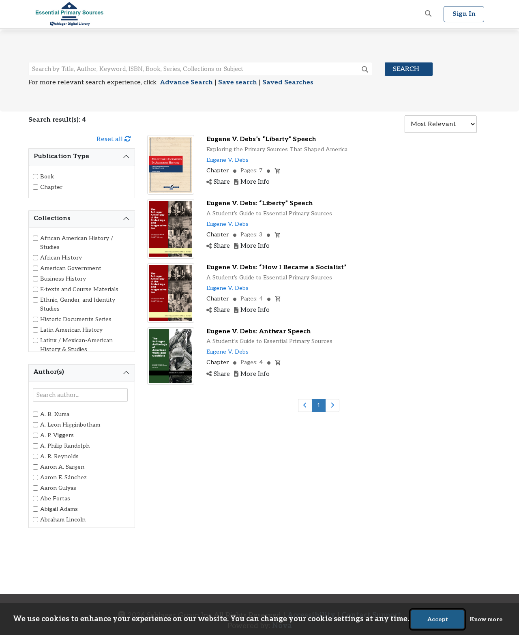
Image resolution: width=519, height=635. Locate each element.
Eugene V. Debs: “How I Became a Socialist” (276, 267)
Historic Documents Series (76, 319)
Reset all (110, 139)
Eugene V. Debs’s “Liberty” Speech (261, 139)
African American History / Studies (76, 243)
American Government (70, 268)
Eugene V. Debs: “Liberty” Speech (259, 203)
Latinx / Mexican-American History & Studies (76, 345)
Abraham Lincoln (63, 519)
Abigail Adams (59, 509)
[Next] (332, 405)
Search (406, 69)
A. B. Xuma (54, 414)
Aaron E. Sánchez (63, 477)
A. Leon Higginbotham (70, 424)
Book (47, 176)
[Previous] (305, 405)
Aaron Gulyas (58, 488)
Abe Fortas (55, 498)
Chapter (51, 187)
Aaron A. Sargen (62, 466)
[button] (428, 14)
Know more (486, 619)
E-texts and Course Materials (79, 289)
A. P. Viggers (57, 435)
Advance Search (186, 82)
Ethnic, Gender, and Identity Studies (77, 304)
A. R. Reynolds (59, 456)
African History (61, 257)
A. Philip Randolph (65, 445)
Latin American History (71, 329)
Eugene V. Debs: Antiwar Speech (258, 331)
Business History (63, 278)
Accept (437, 619)
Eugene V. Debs (227, 160)
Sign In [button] (464, 14)
